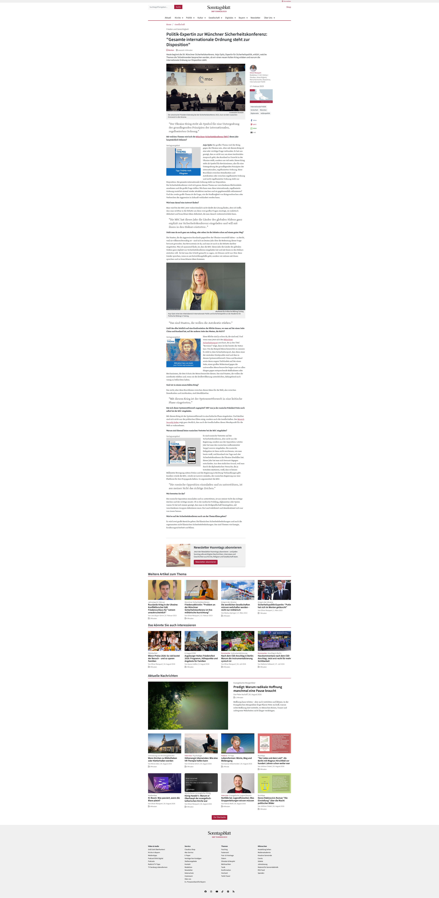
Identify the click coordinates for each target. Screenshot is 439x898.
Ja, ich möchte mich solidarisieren (228, 458)
